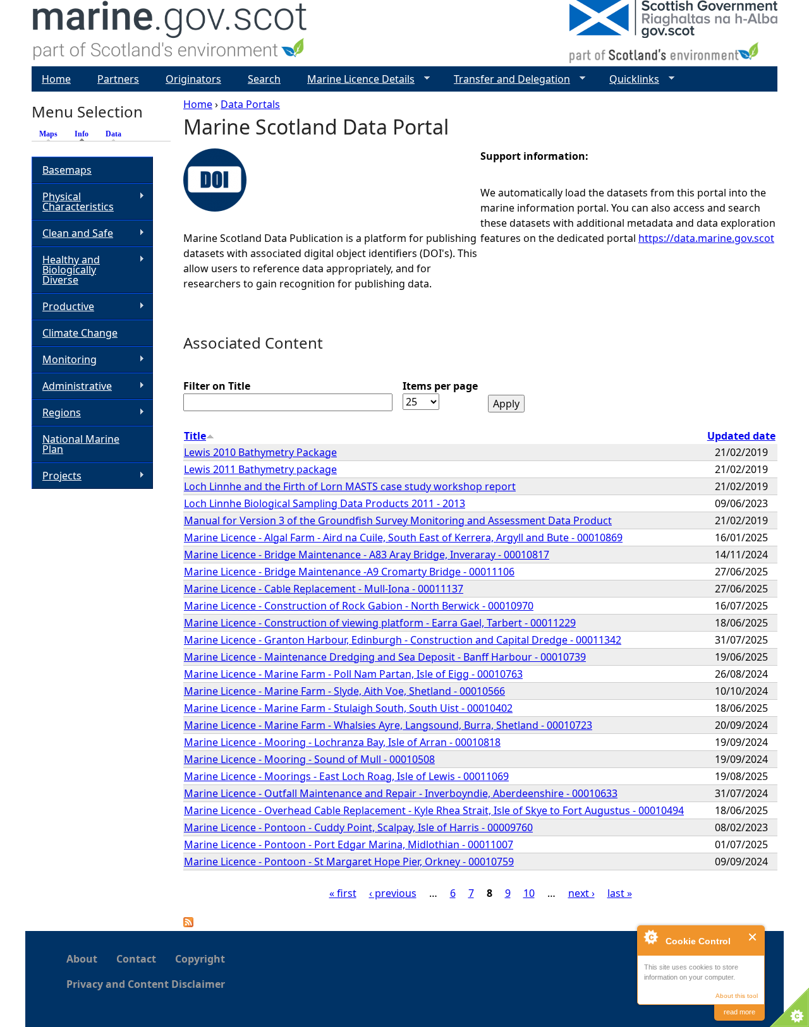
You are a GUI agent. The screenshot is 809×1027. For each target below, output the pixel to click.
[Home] (170, 33)
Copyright (200, 959)
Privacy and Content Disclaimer (145, 984)
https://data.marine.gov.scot (706, 238)
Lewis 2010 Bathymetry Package (260, 452)
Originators (193, 79)
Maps (48, 133)
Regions (56, 412)
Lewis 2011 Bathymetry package (260, 469)
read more (739, 1012)
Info (85, 133)
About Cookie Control (650, 936)
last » (619, 893)
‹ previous (393, 893)
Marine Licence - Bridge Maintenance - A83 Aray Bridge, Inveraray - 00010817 (366, 555)
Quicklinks (629, 79)
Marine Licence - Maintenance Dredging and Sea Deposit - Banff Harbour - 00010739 (385, 657)
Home (197, 104)
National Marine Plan (80, 444)
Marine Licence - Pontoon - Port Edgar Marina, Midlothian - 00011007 (348, 844)
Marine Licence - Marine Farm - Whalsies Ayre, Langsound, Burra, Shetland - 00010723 (388, 725)
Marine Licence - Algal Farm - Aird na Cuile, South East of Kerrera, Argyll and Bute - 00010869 (403, 537)
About (81, 959)
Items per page (440, 386)
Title (195, 436)
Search (264, 79)
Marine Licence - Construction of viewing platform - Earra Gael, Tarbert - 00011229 (380, 623)
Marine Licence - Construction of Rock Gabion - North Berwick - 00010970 (358, 606)
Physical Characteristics (73, 201)
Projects (57, 476)
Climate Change (80, 333)
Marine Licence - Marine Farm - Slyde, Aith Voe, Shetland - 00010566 (344, 691)
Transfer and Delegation (507, 79)
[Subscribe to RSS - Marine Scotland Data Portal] (188, 923)
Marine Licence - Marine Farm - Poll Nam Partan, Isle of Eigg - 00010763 (353, 674)
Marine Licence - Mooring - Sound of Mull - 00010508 (309, 759)
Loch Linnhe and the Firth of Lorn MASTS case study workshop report (350, 486)
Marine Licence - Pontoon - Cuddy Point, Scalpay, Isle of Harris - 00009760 (358, 827)
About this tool (736, 995)
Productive (63, 306)
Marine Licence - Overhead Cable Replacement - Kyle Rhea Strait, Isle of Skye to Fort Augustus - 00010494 (434, 810)
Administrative (72, 386)
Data (113, 133)
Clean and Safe (72, 233)
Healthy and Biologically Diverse (66, 270)
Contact (136, 959)
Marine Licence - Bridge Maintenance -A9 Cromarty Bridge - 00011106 (349, 572)
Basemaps (67, 170)
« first (342, 893)
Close (753, 937)
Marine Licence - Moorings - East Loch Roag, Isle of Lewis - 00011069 (346, 776)
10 (529, 893)
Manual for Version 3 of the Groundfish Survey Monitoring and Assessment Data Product (398, 520)
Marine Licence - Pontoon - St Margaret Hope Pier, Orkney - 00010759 (349, 861)
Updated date (741, 436)
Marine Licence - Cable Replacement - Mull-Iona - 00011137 (323, 589)
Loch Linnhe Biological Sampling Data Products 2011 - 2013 (324, 503)
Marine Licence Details (356, 79)
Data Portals (250, 104)
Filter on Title (216, 386)
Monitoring (64, 359)
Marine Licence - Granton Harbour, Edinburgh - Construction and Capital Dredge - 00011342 (402, 640)
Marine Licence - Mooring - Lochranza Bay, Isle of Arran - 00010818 (342, 742)
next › (581, 893)
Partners (118, 79)
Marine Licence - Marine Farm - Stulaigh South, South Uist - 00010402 (348, 708)
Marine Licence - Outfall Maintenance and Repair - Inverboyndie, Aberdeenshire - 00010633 (400, 793)
